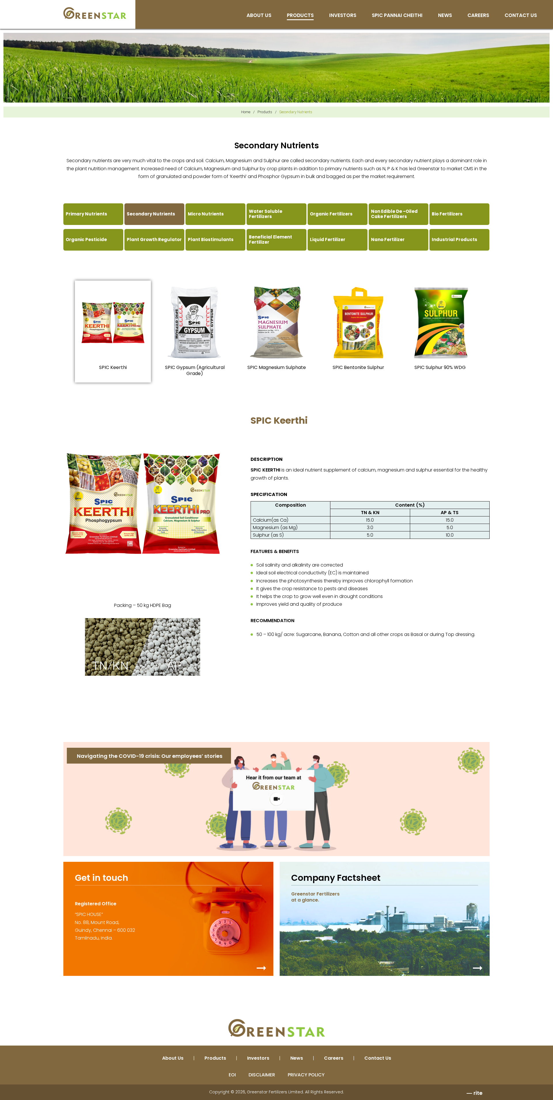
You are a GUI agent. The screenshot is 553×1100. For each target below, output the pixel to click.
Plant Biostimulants (211, 239)
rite (478, 1093)
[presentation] (113, 332)
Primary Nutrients (86, 214)
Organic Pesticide (86, 239)
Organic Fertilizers (331, 214)
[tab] (113, 332)
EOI (232, 1074)
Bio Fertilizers (447, 214)
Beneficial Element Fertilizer (270, 239)
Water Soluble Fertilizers (265, 213)
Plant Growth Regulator (154, 239)
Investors (342, 16)
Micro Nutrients (206, 214)
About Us (259, 16)
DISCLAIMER (262, 1074)
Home (245, 112)
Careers (478, 16)
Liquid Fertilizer (327, 239)
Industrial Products (454, 239)
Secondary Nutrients (151, 214)
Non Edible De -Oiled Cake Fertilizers (394, 213)
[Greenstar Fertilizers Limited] (94, 13)
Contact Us (521, 16)
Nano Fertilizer (388, 239)
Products (300, 16)
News (445, 16)
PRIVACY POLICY (306, 1074)
